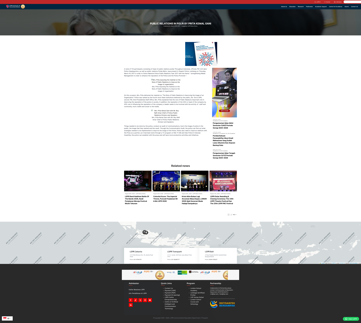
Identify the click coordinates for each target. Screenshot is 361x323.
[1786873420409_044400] (166, 171)
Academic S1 (216, 120)
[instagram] (145, 300)
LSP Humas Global (197, 297)
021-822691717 (175, 259)
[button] (146, 232)
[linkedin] (131, 305)
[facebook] (131, 300)
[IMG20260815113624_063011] (138, 171)
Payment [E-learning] (172, 295)
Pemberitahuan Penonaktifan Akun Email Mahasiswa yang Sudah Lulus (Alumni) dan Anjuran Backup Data (224, 140)
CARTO (334, 263)
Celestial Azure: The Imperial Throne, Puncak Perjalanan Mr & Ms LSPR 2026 (165, 198)
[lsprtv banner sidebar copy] (224, 69)
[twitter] (140, 300)
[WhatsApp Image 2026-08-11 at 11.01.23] (223, 171)
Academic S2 (223, 133)
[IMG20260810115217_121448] (195, 171)
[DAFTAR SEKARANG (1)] (15, 5)
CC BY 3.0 (342, 263)
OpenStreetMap (354, 263)
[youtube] (150, 300)
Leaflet (323, 263)
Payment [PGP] (170, 293)
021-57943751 (138, 259)
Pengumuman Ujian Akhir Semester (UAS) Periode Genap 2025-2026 (223, 125)
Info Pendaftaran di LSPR (138, 293)
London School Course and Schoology (195, 302)
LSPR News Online (192, 26)
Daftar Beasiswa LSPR (136, 290)
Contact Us (169, 288)
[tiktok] (135, 300)
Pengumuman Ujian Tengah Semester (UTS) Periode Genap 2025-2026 (224, 155)
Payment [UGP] (170, 290)
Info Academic (224, 120)
